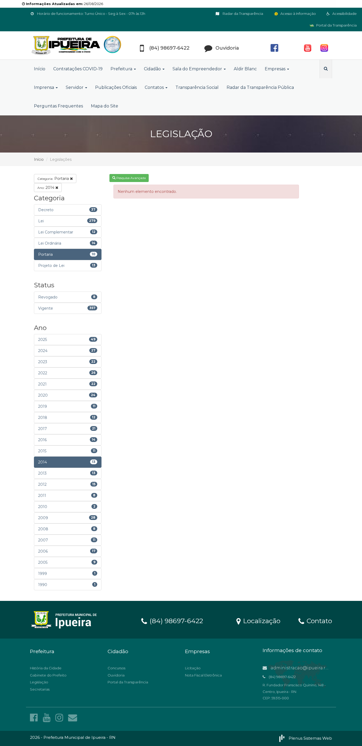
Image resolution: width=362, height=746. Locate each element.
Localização (260, 620)
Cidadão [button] (153, 68)
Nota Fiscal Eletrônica (203, 675)
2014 (46, 187)
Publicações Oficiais (116, 87)
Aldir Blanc (245, 68)
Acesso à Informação (298, 13)
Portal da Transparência (336, 25)
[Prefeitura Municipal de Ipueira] (77, 45)
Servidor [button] (75, 87)
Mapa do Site (104, 106)
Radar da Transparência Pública (260, 87)
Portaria (53, 178)
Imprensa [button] (44, 87)
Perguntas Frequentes (58, 106)
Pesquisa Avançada (131, 178)
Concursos (116, 668)
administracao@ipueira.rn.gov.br (306, 667)
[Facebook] (35, 717)
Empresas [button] (275, 68)
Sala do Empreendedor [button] (198, 68)
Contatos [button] (155, 87)
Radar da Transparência (242, 13)
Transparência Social (197, 87)
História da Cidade (45, 668)
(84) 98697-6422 (175, 620)
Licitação (193, 668)
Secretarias (40, 689)
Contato (318, 620)
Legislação (39, 682)
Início (39, 68)
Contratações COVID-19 (78, 68)
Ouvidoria (116, 675)
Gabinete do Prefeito (48, 675)
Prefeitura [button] (122, 68)
